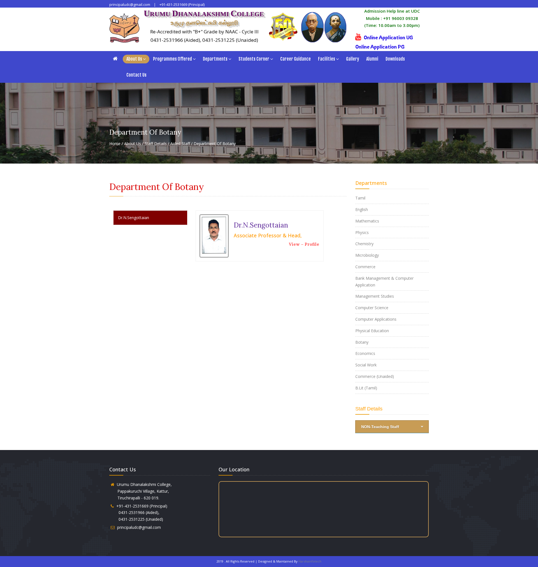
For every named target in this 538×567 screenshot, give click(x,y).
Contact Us (136, 75)
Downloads (395, 59)
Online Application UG (388, 37)
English (361, 209)
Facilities (326, 59)
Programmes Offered (172, 59)
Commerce (365, 266)
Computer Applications (375, 319)
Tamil (360, 198)
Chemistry (364, 243)
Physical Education (372, 330)
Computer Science (371, 307)
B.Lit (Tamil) (366, 388)
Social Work (366, 365)
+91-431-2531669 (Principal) (182, 4)
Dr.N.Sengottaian (133, 217)
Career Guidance (295, 59)
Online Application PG (380, 46)
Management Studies (374, 296)
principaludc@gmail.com (129, 4)
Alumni (372, 59)
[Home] (116, 59)
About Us (134, 59)
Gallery (352, 59)
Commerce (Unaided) (374, 376)
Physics (362, 232)
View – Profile (304, 244)
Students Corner (253, 59)
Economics (365, 353)
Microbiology (367, 255)
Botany (361, 342)
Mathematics (367, 221)
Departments (215, 59)
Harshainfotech (309, 561)
